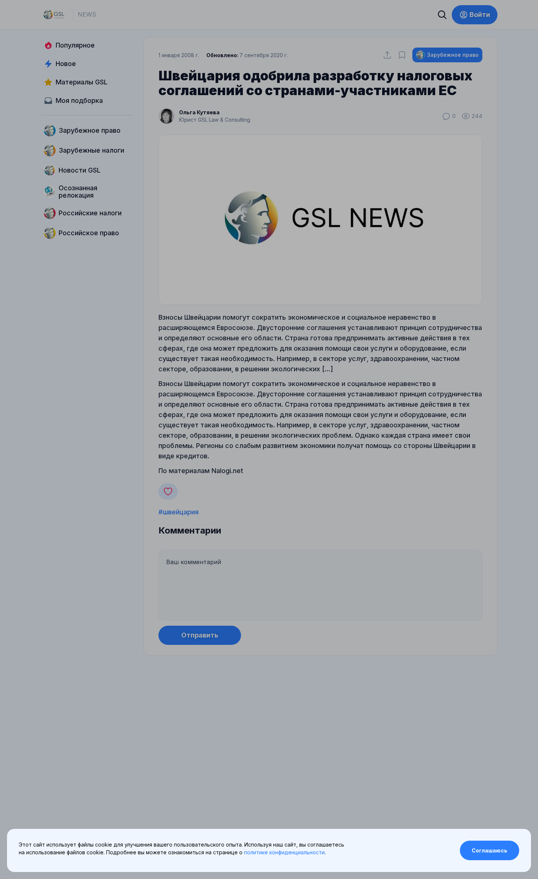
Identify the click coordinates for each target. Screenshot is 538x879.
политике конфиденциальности (284, 852)
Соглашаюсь (489, 850)
